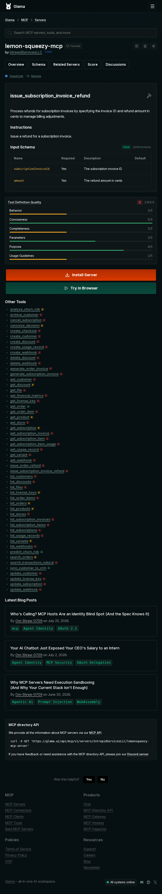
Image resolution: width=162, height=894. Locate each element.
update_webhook (24, 589)
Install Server (84, 275)
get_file (16, 390)
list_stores (18, 514)
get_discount (20, 384)
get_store (17, 422)
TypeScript (16, 76)
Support (90, 849)
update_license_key (26, 579)
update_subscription (26, 584)
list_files (16, 487)
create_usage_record (27, 347)
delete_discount (22, 358)
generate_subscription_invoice (34, 374)
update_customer (24, 573)
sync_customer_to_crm (28, 568)
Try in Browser (84, 288)
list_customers (21, 476)
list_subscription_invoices (30, 519)
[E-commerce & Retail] (136, 46)
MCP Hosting (94, 823)
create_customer (23, 336)
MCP (24, 20)
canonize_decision (25, 325)
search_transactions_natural (32, 562)
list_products (20, 508)
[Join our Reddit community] (148, 882)
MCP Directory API (98, 810)
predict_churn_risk (24, 552)
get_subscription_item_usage (33, 444)
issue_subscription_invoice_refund (37, 471)
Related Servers (66, 64)
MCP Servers (15, 804)
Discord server (137, 754)
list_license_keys (23, 492)
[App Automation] (153, 46)
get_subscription (23, 428)
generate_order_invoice (29, 368)
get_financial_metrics (26, 395)
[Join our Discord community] (141, 882)
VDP (8, 861)
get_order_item (22, 411)
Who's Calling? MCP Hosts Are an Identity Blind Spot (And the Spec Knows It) (79, 614)
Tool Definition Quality (24, 202)
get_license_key (23, 401)
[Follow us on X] (155, 882)
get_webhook (21, 460)
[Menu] (152, 6)
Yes (89, 779)
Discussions (116, 64)
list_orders (18, 503)
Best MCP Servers (19, 829)
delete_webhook (23, 363)
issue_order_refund (25, 465)
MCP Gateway (95, 816)
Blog (87, 861)
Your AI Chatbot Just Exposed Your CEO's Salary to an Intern (64, 648)
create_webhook (23, 352)
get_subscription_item (27, 438)
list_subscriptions (23, 530)
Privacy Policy (16, 855)
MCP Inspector (95, 829)
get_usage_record (24, 449)
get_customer (21, 379)
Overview (16, 64)
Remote (36, 76)
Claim (48, 51)
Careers (89, 855)
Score (93, 64)
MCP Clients (14, 816)
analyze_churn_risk (25, 309)
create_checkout (23, 331)
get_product (19, 417)
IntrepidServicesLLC (26, 52)
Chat (87, 804)
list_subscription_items (28, 525)
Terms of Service (18, 849)
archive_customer (24, 315)
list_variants (19, 541)
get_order (18, 406)
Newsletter (92, 867)
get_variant (18, 455)
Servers (40, 20)
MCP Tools (13, 823)
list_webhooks (21, 546)
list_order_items (22, 498)
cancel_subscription (26, 320)
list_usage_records (25, 535)
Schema (38, 64)
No (103, 779)
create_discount (22, 342)
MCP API (95, 732)
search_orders (21, 557)
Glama (10, 20)
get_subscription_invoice (29, 433)
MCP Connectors (18, 810)
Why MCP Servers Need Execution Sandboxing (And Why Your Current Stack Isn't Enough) (52, 685)
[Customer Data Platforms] (145, 46)
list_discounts (20, 482)
